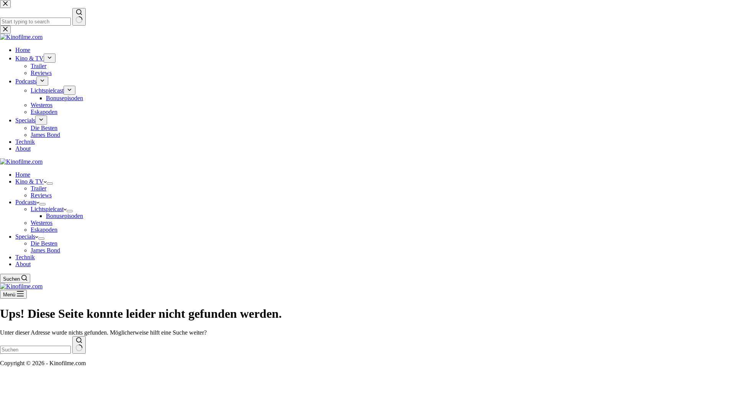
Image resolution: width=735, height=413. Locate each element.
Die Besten (44, 243)
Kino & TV (29, 181)
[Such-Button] (79, 345)
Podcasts (25, 202)
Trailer (38, 188)
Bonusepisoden (64, 216)
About (23, 264)
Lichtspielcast (47, 209)
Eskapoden (44, 229)
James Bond (45, 250)
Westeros (41, 223)
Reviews (41, 195)
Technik (25, 257)
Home (22, 174)
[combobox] (35, 350)
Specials (25, 236)
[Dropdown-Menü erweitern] (50, 183)
